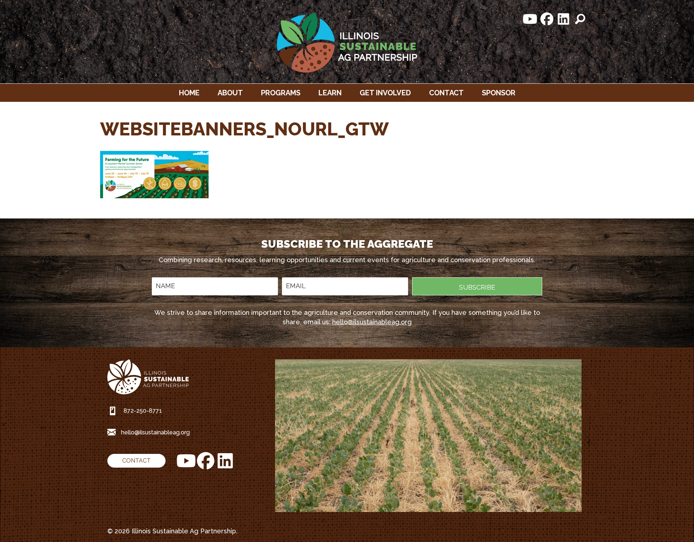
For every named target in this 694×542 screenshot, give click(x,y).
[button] (530, 19)
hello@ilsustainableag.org (372, 322)
